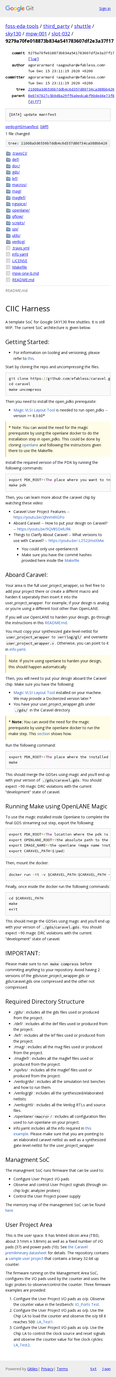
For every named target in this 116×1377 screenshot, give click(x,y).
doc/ (16, 165)
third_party (56, 26)
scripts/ (18, 222)
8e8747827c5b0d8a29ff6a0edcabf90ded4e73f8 (71, 95)
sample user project (26, 1258)
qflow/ (17, 216)
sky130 (13, 33)
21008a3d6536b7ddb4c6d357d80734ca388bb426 (71, 89)
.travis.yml (20, 248)
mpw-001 (36, 33)
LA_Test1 (45, 1321)
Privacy (47, 1368)
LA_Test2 (21, 1344)
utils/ (16, 235)
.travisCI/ (19, 153)
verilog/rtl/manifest (22, 126)
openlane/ (21, 210)
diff (34, 101)
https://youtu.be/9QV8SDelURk (44, 529)
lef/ (15, 178)
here (9, 1210)
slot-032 (61, 33)
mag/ (16, 191)
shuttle (82, 26)
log (33, 58)
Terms (62, 1368)
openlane (30, 444)
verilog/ (18, 241)
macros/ (19, 184)
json (106, 1368)
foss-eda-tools (22, 26)
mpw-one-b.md (25, 273)
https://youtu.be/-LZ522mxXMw (76, 540)
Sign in (105, 8)
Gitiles (32, 1368)
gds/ (16, 172)
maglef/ (19, 197)
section (43, 733)
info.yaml (20, 254)
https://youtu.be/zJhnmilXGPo (38, 517)
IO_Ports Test (87, 1304)
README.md (23, 279)
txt (93, 1368)
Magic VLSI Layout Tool (34, 410)
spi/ (15, 229)
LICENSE (19, 260)
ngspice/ (19, 203)
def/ (15, 159)
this (31, 358)
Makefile (19, 267)
